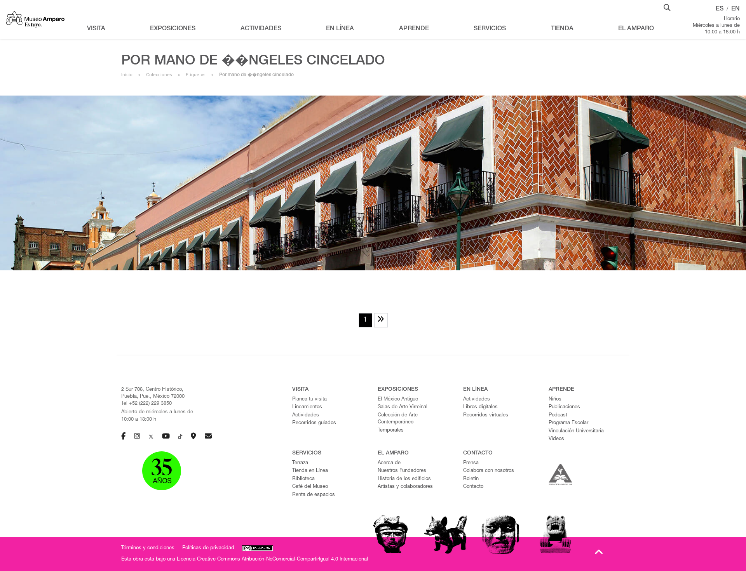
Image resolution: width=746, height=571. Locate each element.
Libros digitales (480, 407)
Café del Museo (310, 486)
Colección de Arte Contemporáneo (398, 419)
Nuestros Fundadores (402, 471)
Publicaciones (564, 407)
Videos (556, 439)
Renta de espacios (313, 495)
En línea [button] (340, 29)
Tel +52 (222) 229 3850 (146, 403)
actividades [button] (261, 29)
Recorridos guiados (314, 423)
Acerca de (389, 463)
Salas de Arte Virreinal (402, 407)
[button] (667, 7)
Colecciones (159, 74)
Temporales (391, 430)
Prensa (471, 463)
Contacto (473, 486)
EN (735, 9)
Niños (555, 399)
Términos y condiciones (147, 548)
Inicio (126, 74)
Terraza (300, 463)
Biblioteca (303, 479)
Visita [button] (96, 29)
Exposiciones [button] (172, 29)
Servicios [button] (490, 29)
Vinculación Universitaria (576, 431)
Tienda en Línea (310, 471)
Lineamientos (307, 407)
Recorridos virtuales (485, 415)
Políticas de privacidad (208, 548)
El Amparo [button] (636, 29)
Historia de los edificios (404, 479)
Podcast (558, 415)
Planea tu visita (309, 399)
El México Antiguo (398, 399)
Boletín (471, 479)
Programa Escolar (568, 423)
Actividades (305, 415)
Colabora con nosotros (488, 471)
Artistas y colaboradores (405, 486)
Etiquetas (196, 74)
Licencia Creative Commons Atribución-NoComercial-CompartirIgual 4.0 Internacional (272, 559)
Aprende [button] (414, 29)
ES (719, 9)
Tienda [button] (562, 29)
